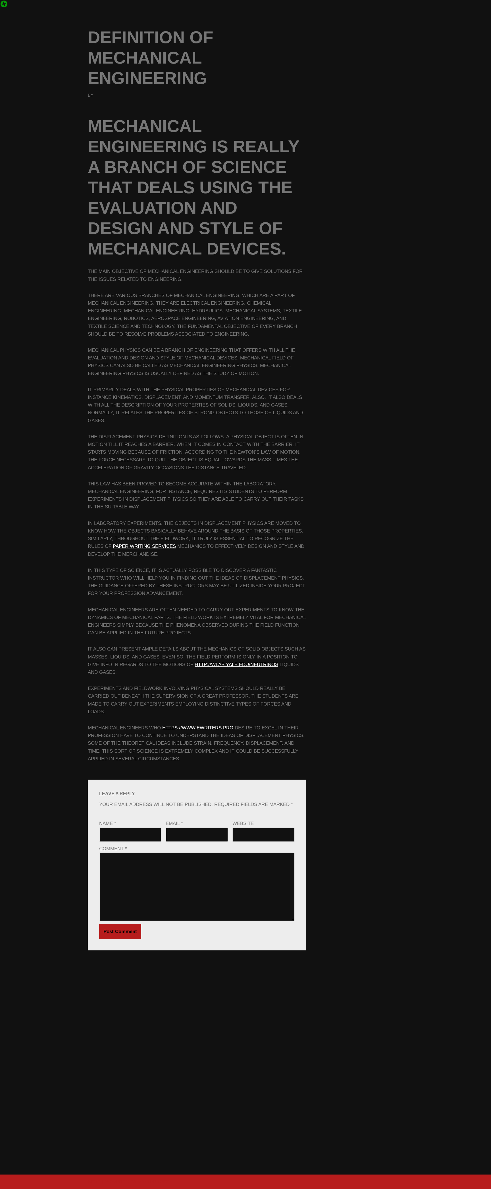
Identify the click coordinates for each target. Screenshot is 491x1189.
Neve (94, 1181)
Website (243, 823)
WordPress (153, 1181)
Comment (113, 848)
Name (107, 823)
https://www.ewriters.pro (197, 728)
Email (174, 823)
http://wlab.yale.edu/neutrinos (236, 664)
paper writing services (144, 546)
